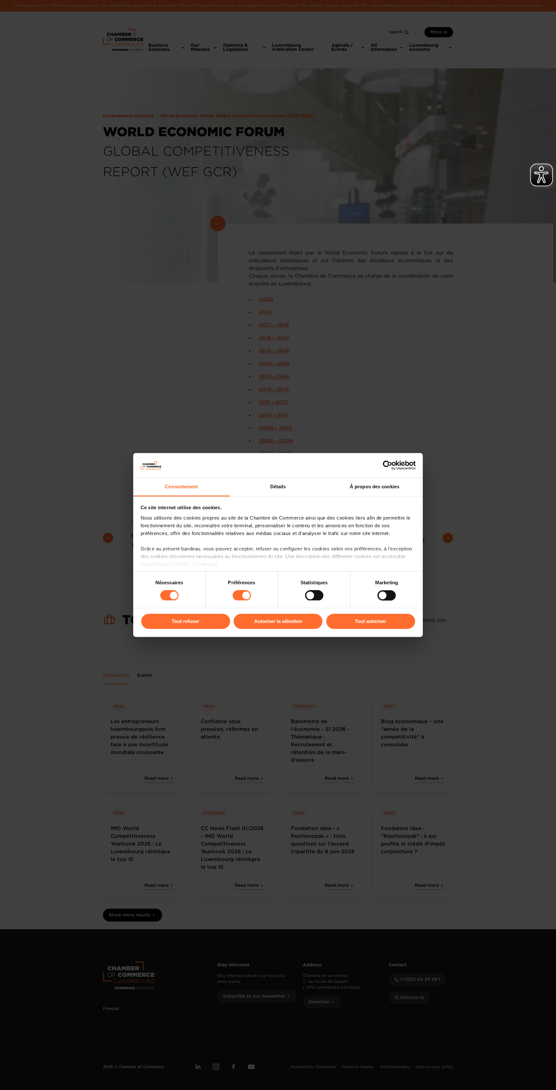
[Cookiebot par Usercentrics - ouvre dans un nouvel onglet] (387, 465)
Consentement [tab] (181, 486)
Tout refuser (185, 621)
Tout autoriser (370, 621)
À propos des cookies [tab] (374, 486)
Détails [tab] (278, 486)
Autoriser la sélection (278, 621)
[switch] (242, 595)
